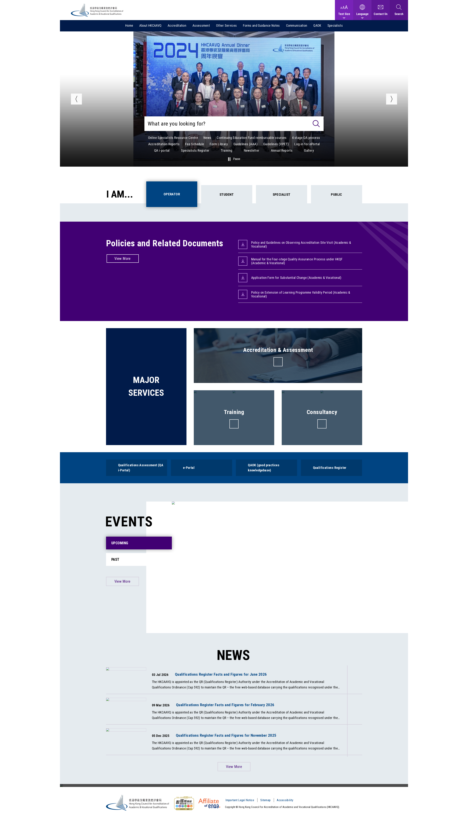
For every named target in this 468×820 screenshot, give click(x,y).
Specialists (335, 25)
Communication (296, 25)
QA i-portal (161, 150)
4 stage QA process (306, 138)
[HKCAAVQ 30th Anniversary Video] (234, 785)
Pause (236, 159)
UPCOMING (119, 543)
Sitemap (265, 800)
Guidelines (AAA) (245, 144)
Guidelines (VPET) (276, 144)
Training (226, 150)
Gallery (309, 150)
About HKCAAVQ (150, 25)
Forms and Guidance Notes (261, 25)
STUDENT (227, 194)
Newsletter (251, 150)
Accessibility (285, 800)
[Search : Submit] (316, 123)
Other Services (226, 25)
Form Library (219, 144)
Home (129, 25)
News (207, 138)
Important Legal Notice (239, 800)
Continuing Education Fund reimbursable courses (251, 138)
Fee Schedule (194, 144)
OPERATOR (172, 194)
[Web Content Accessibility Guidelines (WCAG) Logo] (184, 803)
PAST (115, 559)
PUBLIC (336, 194)
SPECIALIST (281, 194)
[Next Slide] (391, 99)
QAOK (317, 25)
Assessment (201, 25)
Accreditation (177, 25)
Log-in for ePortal (307, 144)
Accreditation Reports (164, 144)
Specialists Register (195, 150)
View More (122, 258)
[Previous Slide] (76, 99)
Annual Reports (282, 150)
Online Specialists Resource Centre (173, 138)
